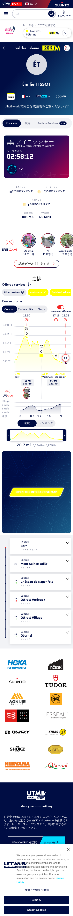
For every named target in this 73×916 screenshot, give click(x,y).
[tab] (12, 123)
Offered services (13, 284)
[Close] (68, 849)
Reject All (36, 899)
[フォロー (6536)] (67, 48)
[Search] (51, 14)
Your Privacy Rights (36, 889)
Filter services (12, 292)
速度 (27, 423)
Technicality (25, 309)
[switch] (60, 307)
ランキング (46, 423)
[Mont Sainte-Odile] (26, 390)
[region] (36, 880)
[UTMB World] (36, 795)
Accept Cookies (36, 909)
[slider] (36, 435)
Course (8, 309)
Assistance (36, 292)
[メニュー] (6, 14)
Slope (41, 309)
